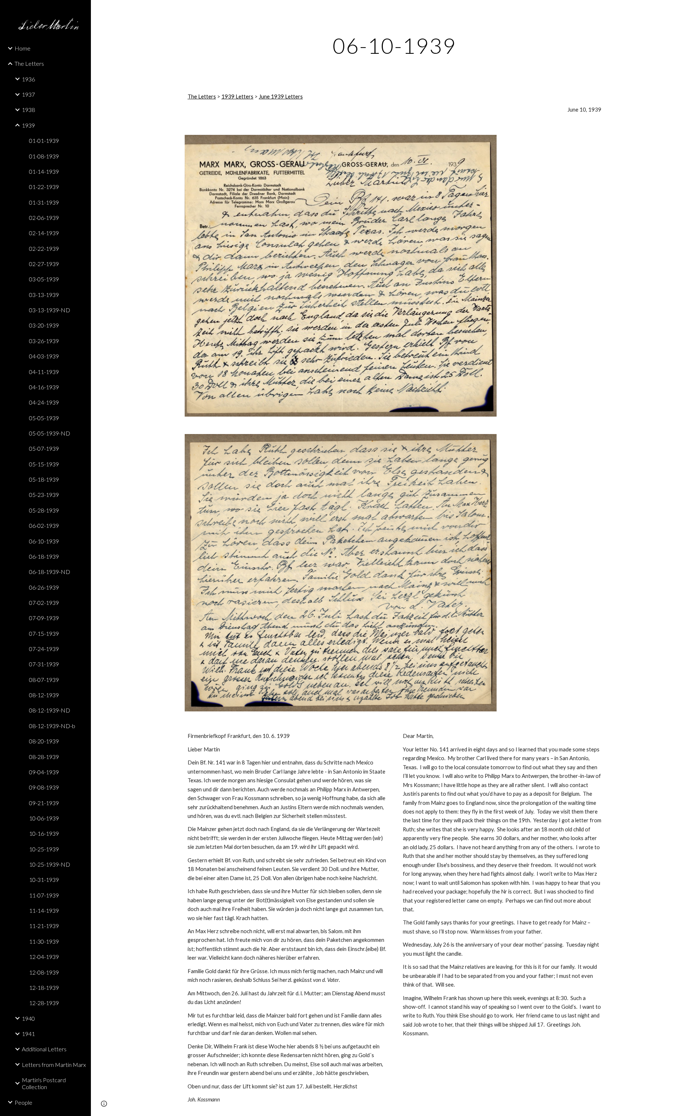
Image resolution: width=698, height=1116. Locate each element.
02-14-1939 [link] (44, 232)
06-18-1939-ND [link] (49, 571)
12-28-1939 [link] (44, 1002)
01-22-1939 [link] (44, 186)
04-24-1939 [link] (44, 402)
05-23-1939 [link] (44, 494)
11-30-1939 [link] (44, 941)
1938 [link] (28, 109)
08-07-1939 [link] (44, 679)
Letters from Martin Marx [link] (54, 1064)
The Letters (202, 96)
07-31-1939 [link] (44, 664)
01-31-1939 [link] (44, 202)
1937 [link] (28, 94)
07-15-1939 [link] (44, 633)
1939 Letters (237, 96)
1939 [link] (28, 125)
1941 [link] (28, 1033)
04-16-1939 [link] (44, 387)
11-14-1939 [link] (44, 910)
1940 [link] (28, 1018)
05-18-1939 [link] (44, 479)
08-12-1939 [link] (44, 694)
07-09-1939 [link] (44, 617)
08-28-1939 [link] (44, 756)
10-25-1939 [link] (44, 849)
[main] (394, 45)
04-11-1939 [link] (44, 371)
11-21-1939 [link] (44, 925)
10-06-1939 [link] (44, 818)
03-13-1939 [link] (44, 294)
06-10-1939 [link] (44, 541)
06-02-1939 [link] (44, 525)
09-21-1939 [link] (44, 802)
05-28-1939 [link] (44, 510)
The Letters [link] (29, 63)
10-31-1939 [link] (44, 879)
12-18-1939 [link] (44, 987)
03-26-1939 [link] (44, 340)
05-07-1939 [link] (44, 448)
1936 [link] (28, 79)
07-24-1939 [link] (44, 648)
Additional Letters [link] (44, 1048)
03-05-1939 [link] (44, 279)
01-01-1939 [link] (44, 140)
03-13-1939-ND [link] (49, 309)
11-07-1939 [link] (44, 895)
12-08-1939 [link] (44, 972)
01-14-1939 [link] (44, 171)
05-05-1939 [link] (44, 417)
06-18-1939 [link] (44, 556)
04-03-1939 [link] (44, 356)
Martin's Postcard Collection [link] (44, 1083)
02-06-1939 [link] (44, 217)
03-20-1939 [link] (44, 325)
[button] (689, 10)
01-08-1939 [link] (44, 156)
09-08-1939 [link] (44, 787)
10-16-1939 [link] (44, 833)
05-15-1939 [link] (44, 464)
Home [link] (23, 48)
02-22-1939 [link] (44, 248)
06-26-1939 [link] (44, 587)
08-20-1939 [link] (44, 741)
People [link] (23, 1102)
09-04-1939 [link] (44, 771)
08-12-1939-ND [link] (49, 710)
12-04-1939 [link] (44, 956)
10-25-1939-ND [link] (49, 864)
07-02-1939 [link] (44, 602)
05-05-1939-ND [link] (49, 433)
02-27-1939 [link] (44, 263)
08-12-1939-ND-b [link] (52, 725)
